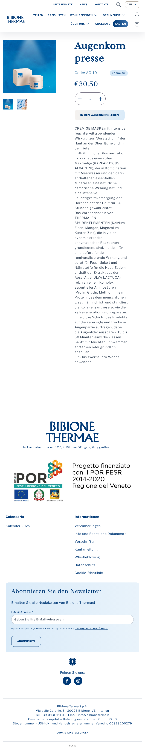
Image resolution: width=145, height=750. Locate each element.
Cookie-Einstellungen (72, 732)
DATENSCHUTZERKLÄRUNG (91, 628)
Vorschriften (85, 541)
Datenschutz (85, 565)
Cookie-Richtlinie (89, 573)
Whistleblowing (87, 557)
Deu (129, 4)
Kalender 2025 (18, 526)
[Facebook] (67, 681)
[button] (118, 4)
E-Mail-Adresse (22, 612)
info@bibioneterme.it (93, 715)
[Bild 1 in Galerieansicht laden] (8, 104)
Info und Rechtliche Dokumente (100, 534)
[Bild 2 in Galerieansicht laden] (22, 104)
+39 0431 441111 (53, 715)
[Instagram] (78, 681)
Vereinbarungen (88, 526)
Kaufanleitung (86, 549)
